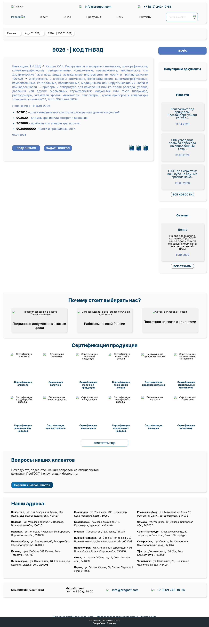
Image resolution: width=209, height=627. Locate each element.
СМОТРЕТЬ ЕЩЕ (104, 443)
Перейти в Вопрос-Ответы (32, 485)
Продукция (93, 17)
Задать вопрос (58, 148)
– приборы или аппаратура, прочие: (54, 123)
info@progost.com (98, 6)
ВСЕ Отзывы (182, 266)
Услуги (44, 17)
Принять (111, 623)
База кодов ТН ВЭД (26, 66)
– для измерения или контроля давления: (58, 117)
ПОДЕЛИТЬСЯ (26, 148)
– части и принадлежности (56, 128)
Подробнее (99, 623)
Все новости (182, 194)
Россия (16, 17)
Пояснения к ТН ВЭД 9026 (31, 105)
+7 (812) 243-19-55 (157, 6)
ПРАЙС (182, 50)
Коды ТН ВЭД (36, 589)
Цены (120, 17)
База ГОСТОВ (19, 589)
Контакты (145, 17)
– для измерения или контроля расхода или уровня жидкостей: (74, 112)
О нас (67, 17)
